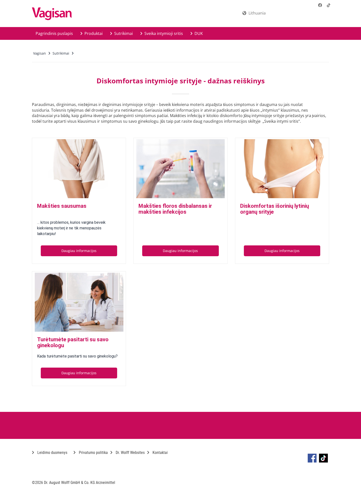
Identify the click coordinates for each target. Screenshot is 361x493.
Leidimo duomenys (51, 452)
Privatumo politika (93, 452)
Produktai (93, 33)
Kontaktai (160, 452)
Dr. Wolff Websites (130, 452)
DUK (198, 33)
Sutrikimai (123, 33)
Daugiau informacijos (79, 250)
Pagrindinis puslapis (54, 33)
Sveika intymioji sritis (163, 33)
